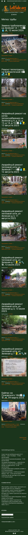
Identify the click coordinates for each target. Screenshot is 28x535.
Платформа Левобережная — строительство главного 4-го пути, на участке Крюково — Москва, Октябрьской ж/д (13, 464)
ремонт (21, 59)
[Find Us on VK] (2, 1)
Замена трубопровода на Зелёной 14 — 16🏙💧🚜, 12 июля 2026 (13, 28)
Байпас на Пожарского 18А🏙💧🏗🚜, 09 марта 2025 (13, 395)
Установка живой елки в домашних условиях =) (13, 468)
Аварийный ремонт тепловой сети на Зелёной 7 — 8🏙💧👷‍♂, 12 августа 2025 (13, 168)
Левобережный (15, 59)
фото (2, 61)
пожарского (6, 425)
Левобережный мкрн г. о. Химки (12, 424)
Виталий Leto (4, 493)
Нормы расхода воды (7, 472)
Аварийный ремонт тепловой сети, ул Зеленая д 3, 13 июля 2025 (13, 308)
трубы (24, 59)
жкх (11, 59)
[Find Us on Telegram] (4, 1)
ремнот (23, 294)
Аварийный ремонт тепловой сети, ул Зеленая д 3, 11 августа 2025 (12, 215)
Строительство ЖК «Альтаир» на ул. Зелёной (13, 475)
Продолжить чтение (7, 55)
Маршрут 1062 (5, 473)
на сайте (8, 521)
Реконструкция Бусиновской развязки (11, 459)
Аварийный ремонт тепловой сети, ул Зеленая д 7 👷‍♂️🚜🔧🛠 (13, 351)
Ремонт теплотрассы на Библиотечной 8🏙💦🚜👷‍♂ (13, 72)
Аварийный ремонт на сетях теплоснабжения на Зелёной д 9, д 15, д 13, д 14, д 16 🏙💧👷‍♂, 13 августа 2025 (13, 119)
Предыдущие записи (22, 438)
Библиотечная (13, 103)
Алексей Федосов (6, 496)
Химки (5, 61)
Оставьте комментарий (13, 61)
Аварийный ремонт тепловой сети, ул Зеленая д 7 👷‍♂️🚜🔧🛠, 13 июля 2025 (12, 261)
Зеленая (12, 155)
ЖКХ (6, 58)
